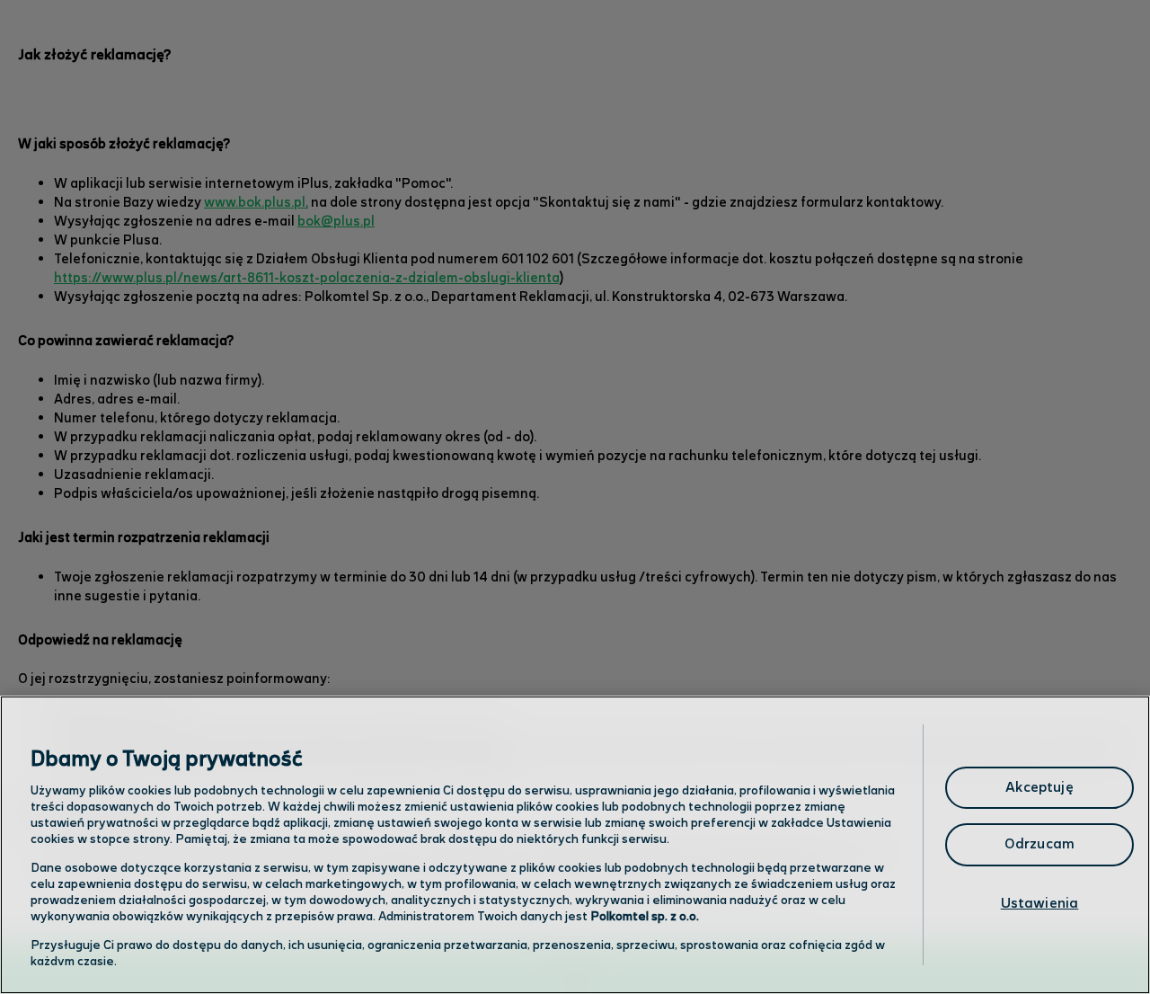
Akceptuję (1039, 787)
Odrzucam (1039, 844)
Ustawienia (1040, 903)
